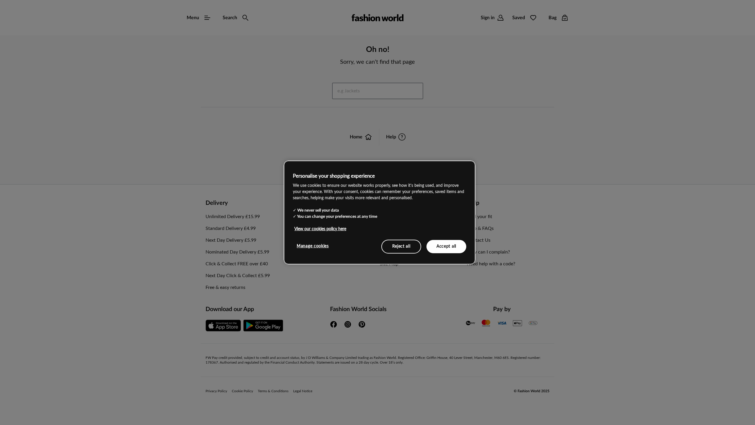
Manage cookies (313, 246)
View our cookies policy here (320, 229)
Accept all (446, 246)
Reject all (401, 246)
